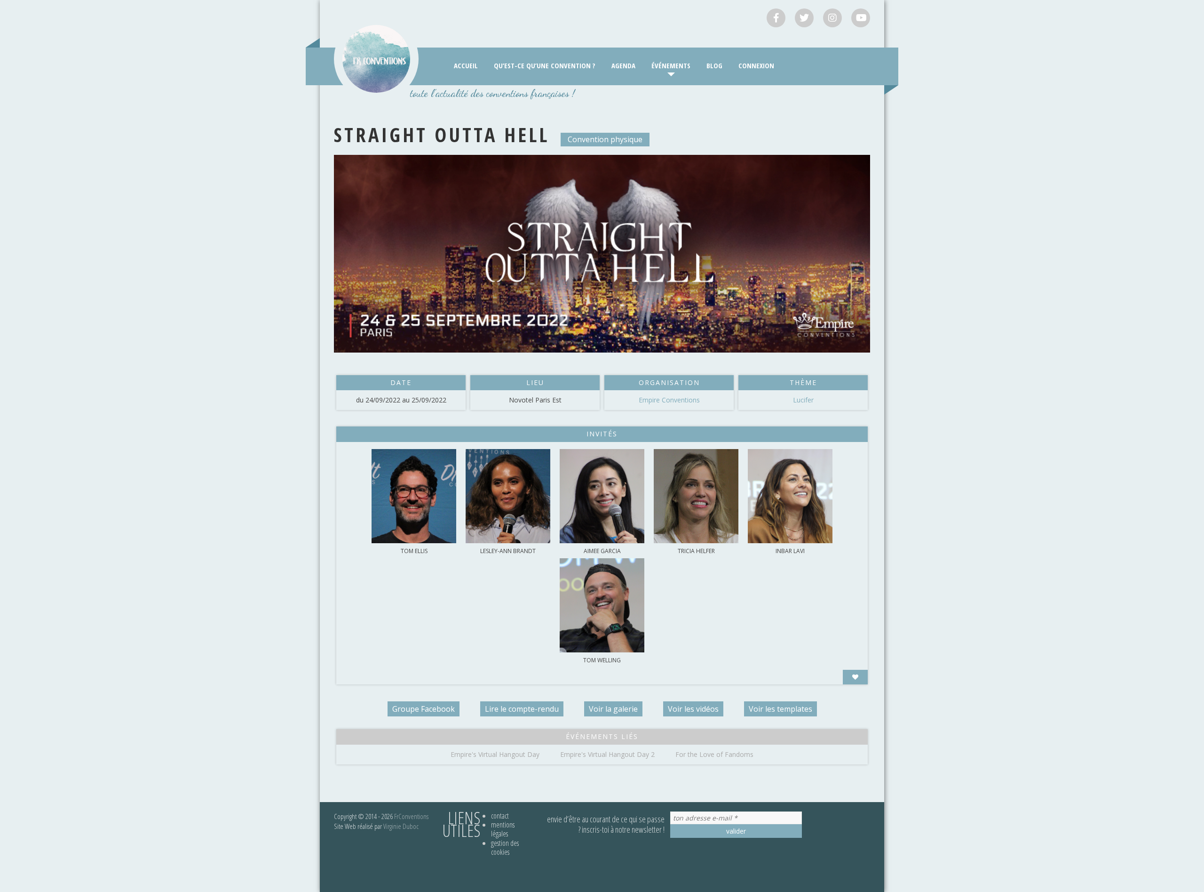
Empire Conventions (669, 399)
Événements (670, 65)
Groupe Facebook (423, 709)
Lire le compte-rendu (522, 709)
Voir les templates (780, 709)
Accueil (466, 65)
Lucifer (803, 399)
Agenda (623, 65)
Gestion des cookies (505, 847)
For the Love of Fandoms (714, 754)
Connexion (756, 65)
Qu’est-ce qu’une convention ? (544, 65)
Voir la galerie (613, 709)
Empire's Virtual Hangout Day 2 (607, 754)
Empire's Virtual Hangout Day (495, 754)
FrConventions (411, 816)
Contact (500, 816)
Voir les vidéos (693, 709)
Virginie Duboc (401, 826)
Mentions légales (503, 829)
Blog (714, 65)
